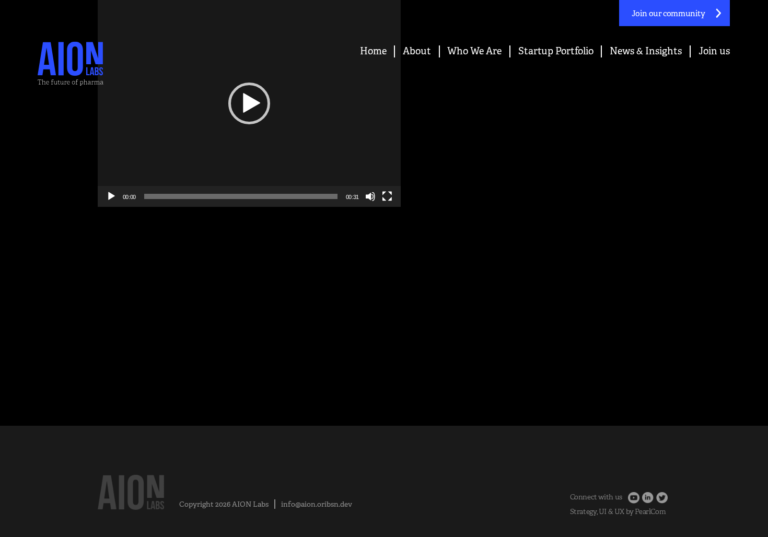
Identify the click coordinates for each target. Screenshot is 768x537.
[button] (249, 103)
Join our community (668, 13)
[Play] (111, 196)
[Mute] (370, 196)
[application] (249, 103)
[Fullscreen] (387, 196)
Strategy (583, 511)
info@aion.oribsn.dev (316, 504)
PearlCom (650, 511)
